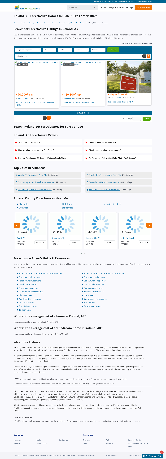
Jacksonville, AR (93, 238)
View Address (23, 98)
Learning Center (134, 440)
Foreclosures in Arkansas (30, 277)
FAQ (107, 440)
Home (103, 7)
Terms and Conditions (138, 455)
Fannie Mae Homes (92, 306)
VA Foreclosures (26, 302)
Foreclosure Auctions (28, 288)
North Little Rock (113, 204)
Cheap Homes (25, 295)
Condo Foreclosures (28, 284)
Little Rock (67, 204)
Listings (111, 7)
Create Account (144, 7)
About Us (17, 440)
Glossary (109, 443)
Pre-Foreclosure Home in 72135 (121, 102)
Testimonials (41, 443)
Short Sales (89, 295)
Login (130, 7)
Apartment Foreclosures (30, 299)
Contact (120, 7)
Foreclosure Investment (30, 280)
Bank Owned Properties (95, 280)
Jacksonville (67, 207)
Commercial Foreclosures (95, 299)
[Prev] (144, 56)
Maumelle (23, 204)
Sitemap (86, 440)
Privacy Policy (111, 455)
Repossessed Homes (93, 288)
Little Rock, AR (127, 238)
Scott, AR (21, 238)
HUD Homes (89, 302)
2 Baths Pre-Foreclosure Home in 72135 (78, 102)
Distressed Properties (94, 284)
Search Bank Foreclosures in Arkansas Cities (104, 273)
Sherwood (23, 207)
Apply (113, 50)
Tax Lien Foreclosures (94, 291)
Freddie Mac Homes (28, 306)
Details (39, 242)
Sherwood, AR (58, 238)
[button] (81, 253)
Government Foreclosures (31, 291)
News (85, 443)
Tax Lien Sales (25, 310)
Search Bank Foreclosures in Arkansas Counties (40, 273)
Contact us (63, 440)
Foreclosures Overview (94, 277)
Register (17, 443)
